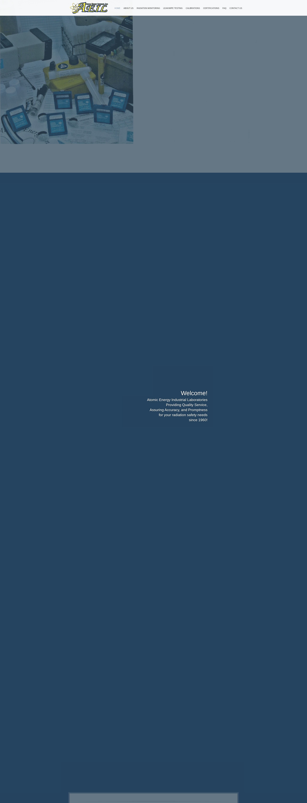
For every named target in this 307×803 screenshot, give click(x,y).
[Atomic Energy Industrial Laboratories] (89, 8)
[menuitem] (117, 8)
